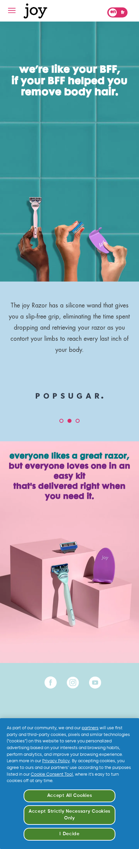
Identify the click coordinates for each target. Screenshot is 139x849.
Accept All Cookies (69, 795)
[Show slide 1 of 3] (61, 421)
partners (90, 728)
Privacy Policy (56, 761)
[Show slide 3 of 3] (78, 421)
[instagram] (73, 682)
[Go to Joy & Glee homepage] (35, 11)
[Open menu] (12, 10)
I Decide (69, 834)
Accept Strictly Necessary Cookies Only (69, 814)
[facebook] (50, 682)
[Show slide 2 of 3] (69, 421)
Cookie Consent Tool (52, 774)
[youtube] (95, 682)
